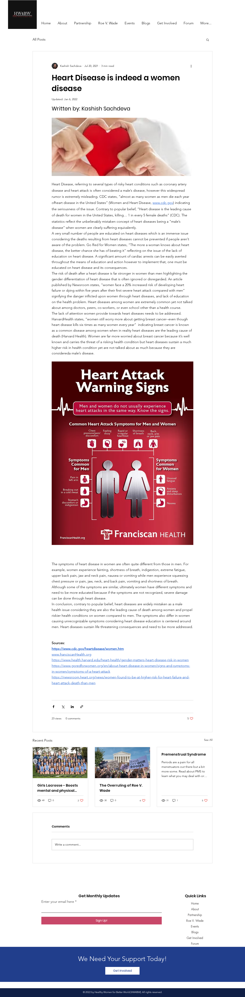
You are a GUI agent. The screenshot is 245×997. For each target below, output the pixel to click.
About (195, 909)
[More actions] (191, 66)
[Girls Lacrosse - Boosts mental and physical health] (60, 762)
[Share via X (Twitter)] (63, 706)
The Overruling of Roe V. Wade (121, 788)
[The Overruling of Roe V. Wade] (122, 762)
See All (208, 740)
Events (195, 926)
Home (195, 903)
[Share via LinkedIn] (72, 706)
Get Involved (195, 938)
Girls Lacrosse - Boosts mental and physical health (57, 788)
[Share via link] (81, 706)
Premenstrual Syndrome (184, 754)
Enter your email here (57, 901)
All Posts (39, 39)
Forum (195, 944)
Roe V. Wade (194, 921)
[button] (207, 39)
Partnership (195, 915)
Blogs (194, 932)
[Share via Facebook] (53, 706)
